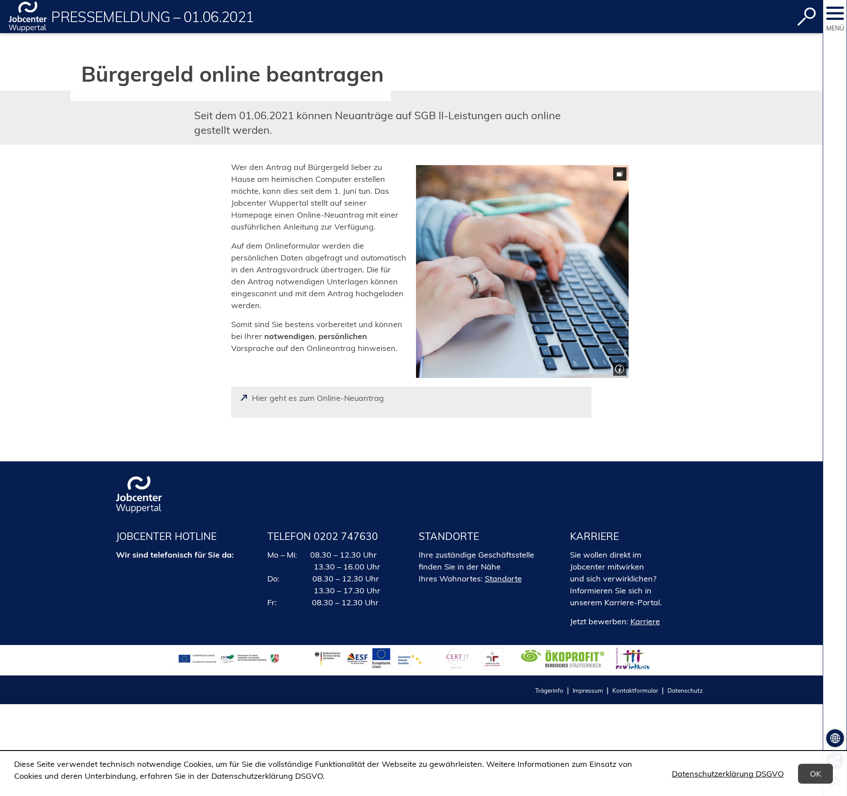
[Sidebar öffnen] (835, 13)
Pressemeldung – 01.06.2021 (152, 17)
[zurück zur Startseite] (28, 16)
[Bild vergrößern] (522, 271)
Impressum (588, 690)
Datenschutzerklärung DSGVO (728, 774)
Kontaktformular (635, 690)
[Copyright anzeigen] (619, 368)
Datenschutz (685, 690)
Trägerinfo (549, 690)
